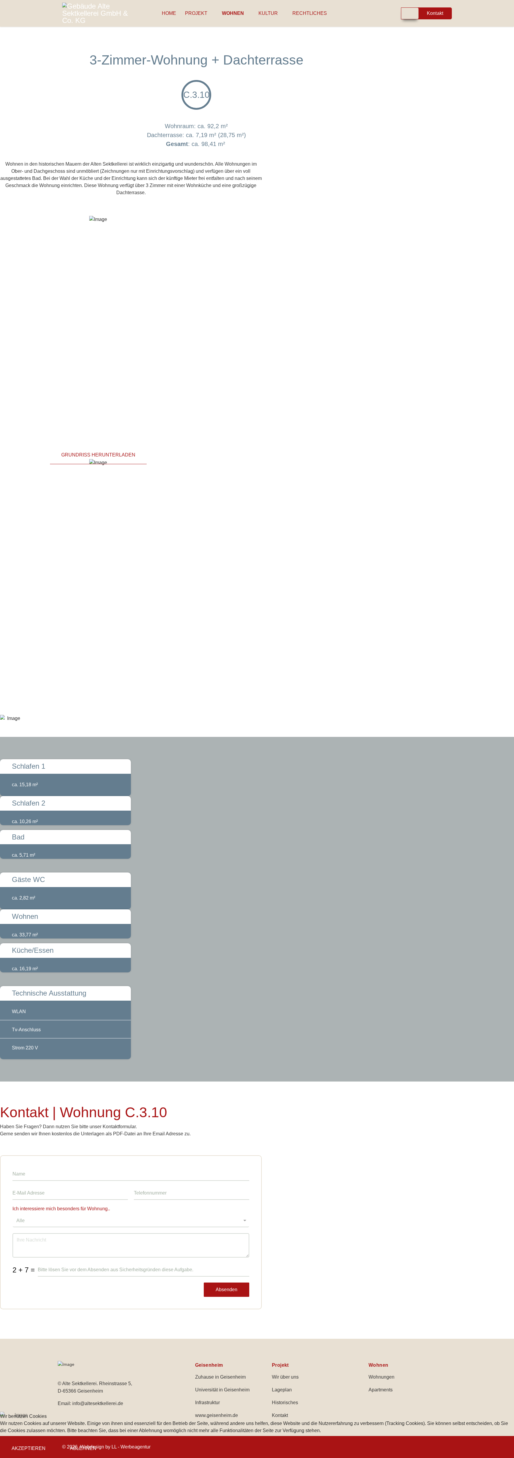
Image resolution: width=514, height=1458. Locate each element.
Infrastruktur (207, 1402)
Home (169, 13)
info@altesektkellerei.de (97, 1403)
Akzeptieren (29, 1448)
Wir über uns (285, 1376)
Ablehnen (83, 1448)
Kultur (268, 13)
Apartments (381, 1389)
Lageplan (282, 1389)
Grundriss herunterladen (98, 454)
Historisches (285, 1402)
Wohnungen (381, 1376)
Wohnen (233, 13)
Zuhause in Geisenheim (220, 1376)
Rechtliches (309, 13)
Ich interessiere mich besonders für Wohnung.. (61, 1208)
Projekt (196, 13)
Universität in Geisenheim (222, 1389)
